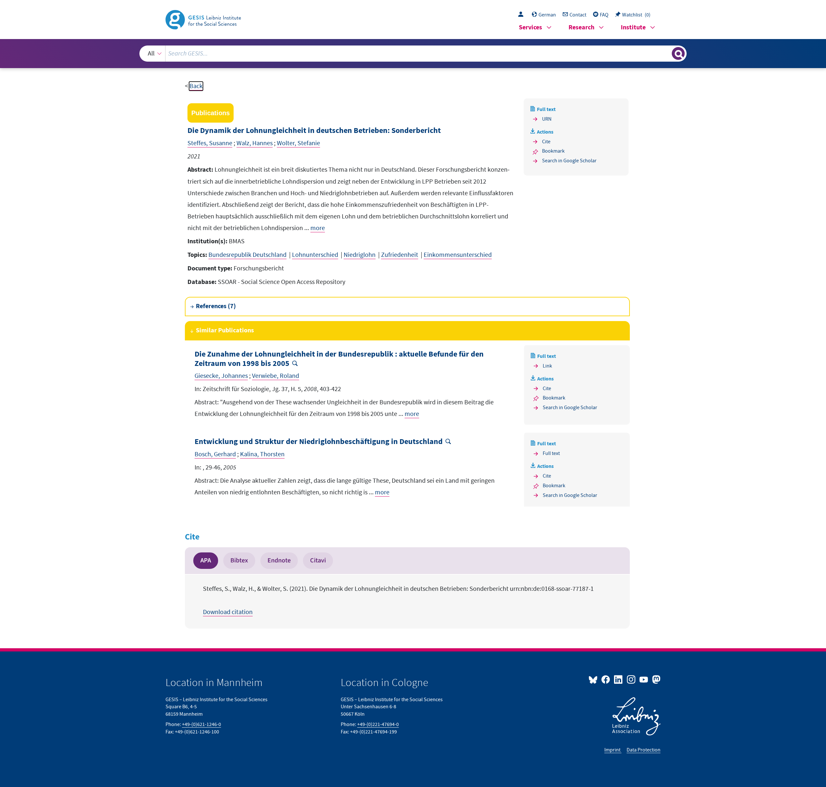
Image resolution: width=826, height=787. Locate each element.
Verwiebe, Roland (275, 376)
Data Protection (643, 750)
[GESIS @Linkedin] (618, 679)
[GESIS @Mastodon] (655, 679)
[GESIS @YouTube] (644, 679)
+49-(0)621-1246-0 (201, 724)
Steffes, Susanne (209, 143)
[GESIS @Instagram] (631, 679)
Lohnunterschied (315, 255)
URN (546, 119)
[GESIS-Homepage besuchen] (204, 19)
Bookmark (553, 151)
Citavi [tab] (318, 560)
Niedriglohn (360, 255)
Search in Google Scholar (569, 160)
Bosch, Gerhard (215, 454)
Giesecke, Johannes (221, 376)
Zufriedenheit (399, 255)
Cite (546, 141)
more (317, 228)
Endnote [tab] (279, 560)
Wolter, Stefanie (298, 143)
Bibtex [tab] (239, 560)
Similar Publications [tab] (225, 330)
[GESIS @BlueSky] (594, 679)
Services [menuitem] (530, 27)
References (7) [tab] (216, 306)
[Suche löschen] (666, 53)
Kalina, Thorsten (262, 454)
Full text (551, 453)
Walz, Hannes (255, 143)
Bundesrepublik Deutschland (247, 255)
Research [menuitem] (581, 27)
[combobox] (413, 53)
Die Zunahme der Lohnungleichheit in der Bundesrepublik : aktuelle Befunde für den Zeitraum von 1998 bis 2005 (339, 359)
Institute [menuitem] (633, 27)
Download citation (228, 612)
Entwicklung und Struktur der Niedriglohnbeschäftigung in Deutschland (319, 442)
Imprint (612, 750)
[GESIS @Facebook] (606, 679)
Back (196, 86)
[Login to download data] (522, 15)
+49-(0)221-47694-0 (378, 724)
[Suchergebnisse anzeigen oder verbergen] (678, 53)
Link (547, 366)
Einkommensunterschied (458, 255)
